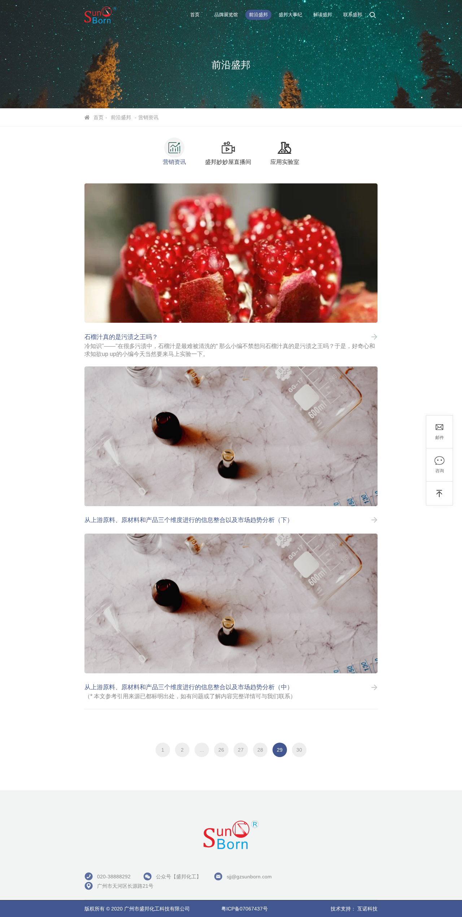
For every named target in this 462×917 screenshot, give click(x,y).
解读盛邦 (322, 14)
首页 (195, 14)
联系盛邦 (352, 14)
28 (260, 750)
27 (241, 750)
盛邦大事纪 (290, 14)
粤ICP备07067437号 (244, 909)
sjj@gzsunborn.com (249, 876)
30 (299, 750)
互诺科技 (367, 909)
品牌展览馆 (226, 14)
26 (221, 750)
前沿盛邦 (258, 14)
